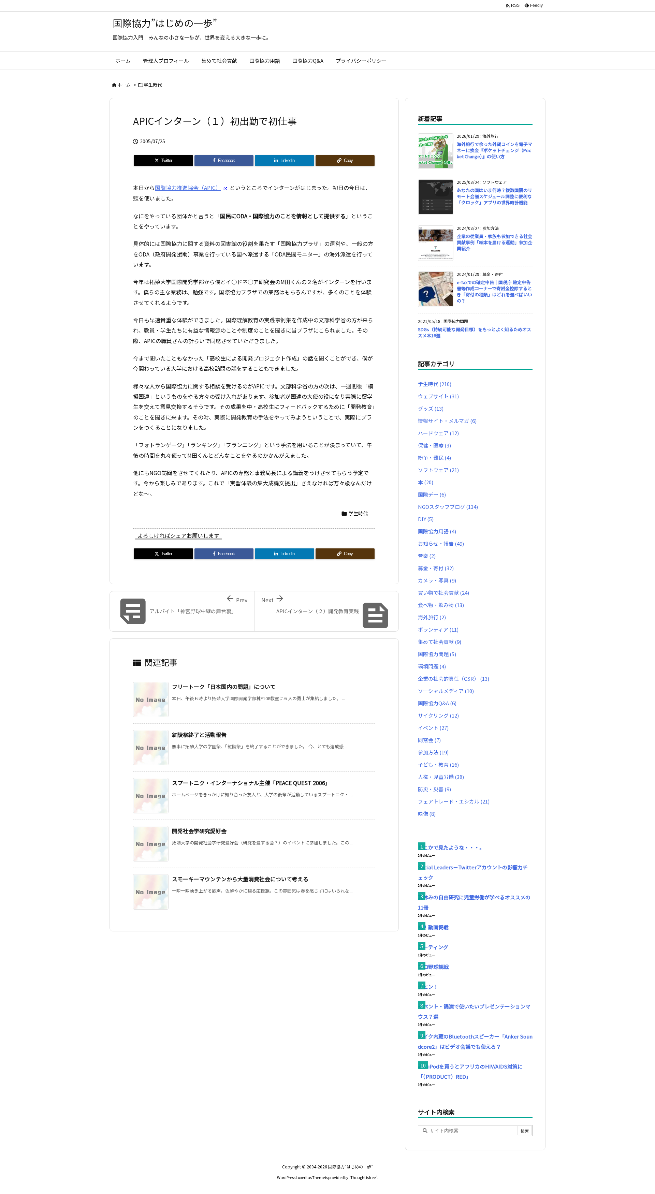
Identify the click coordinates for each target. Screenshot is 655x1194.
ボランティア (438, 629)
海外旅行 (432, 617)
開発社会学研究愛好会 (199, 831)
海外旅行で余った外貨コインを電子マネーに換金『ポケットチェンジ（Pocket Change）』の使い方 (494, 150)
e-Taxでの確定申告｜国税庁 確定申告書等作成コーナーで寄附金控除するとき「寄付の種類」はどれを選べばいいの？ (494, 291)
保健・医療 (434, 445)
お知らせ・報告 (441, 543)
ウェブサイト (438, 396)
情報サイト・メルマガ (447, 420)
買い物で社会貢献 (443, 592)
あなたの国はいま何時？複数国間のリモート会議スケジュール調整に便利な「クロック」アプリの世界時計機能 (494, 196)
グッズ (430, 408)
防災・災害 (434, 789)
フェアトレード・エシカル (454, 801)
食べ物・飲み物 (441, 604)
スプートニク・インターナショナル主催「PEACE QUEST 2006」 (251, 783)
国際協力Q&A (437, 703)
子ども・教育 (438, 764)
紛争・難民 (434, 457)
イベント (433, 727)
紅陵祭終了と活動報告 (199, 735)
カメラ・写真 (437, 580)
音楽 (427, 555)
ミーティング (433, 946)
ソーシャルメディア (446, 690)
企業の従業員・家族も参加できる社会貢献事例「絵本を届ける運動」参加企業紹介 (494, 242)
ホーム (124, 85)
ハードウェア (438, 433)
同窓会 (429, 739)
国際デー (432, 494)
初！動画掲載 (433, 927)
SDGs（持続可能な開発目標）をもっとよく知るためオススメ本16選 (474, 332)
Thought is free (363, 1177)
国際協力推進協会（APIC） (188, 187)
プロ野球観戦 (433, 966)
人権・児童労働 (441, 776)
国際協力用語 (437, 531)
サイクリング (438, 715)
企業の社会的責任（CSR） (453, 678)
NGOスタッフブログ (448, 506)
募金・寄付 (436, 568)
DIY (426, 518)
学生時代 (153, 85)
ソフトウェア (438, 469)
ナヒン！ (428, 986)
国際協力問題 (437, 654)
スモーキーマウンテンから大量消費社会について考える (240, 879)
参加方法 (433, 752)
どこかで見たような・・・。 (451, 847)
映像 (427, 813)
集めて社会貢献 (439, 641)
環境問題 (432, 666)
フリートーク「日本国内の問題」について (224, 686)
